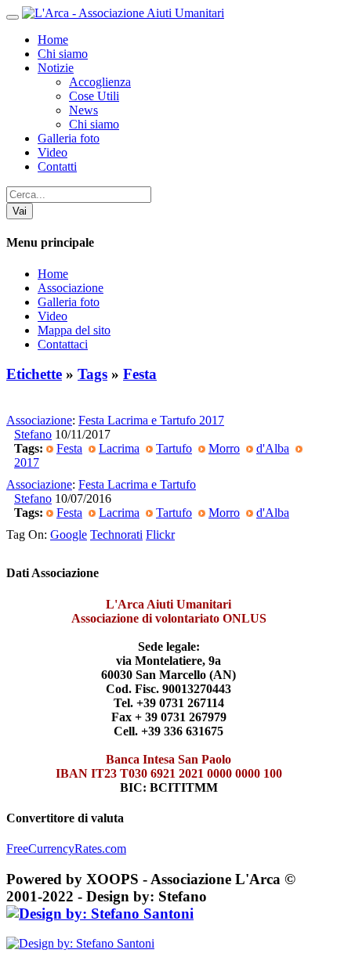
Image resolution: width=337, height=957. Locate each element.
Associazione (70, 287)
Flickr (160, 534)
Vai (20, 211)
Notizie (56, 67)
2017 (26, 462)
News (83, 110)
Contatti (57, 166)
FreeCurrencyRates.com (66, 848)
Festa (140, 374)
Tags (92, 374)
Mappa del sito (74, 330)
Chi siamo (63, 53)
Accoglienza (100, 81)
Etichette (34, 374)
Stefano (33, 434)
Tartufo (174, 448)
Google (68, 534)
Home (53, 39)
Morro (224, 448)
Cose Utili (94, 96)
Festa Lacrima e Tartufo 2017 (151, 420)
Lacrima (119, 448)
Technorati (116, 534)
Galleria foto (69, 138)
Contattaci (63, 344)
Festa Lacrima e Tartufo (137, 484)
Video (52, 152)
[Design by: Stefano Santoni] (100, 913)
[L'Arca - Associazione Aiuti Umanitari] (123, 13)
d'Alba (272, 448)
